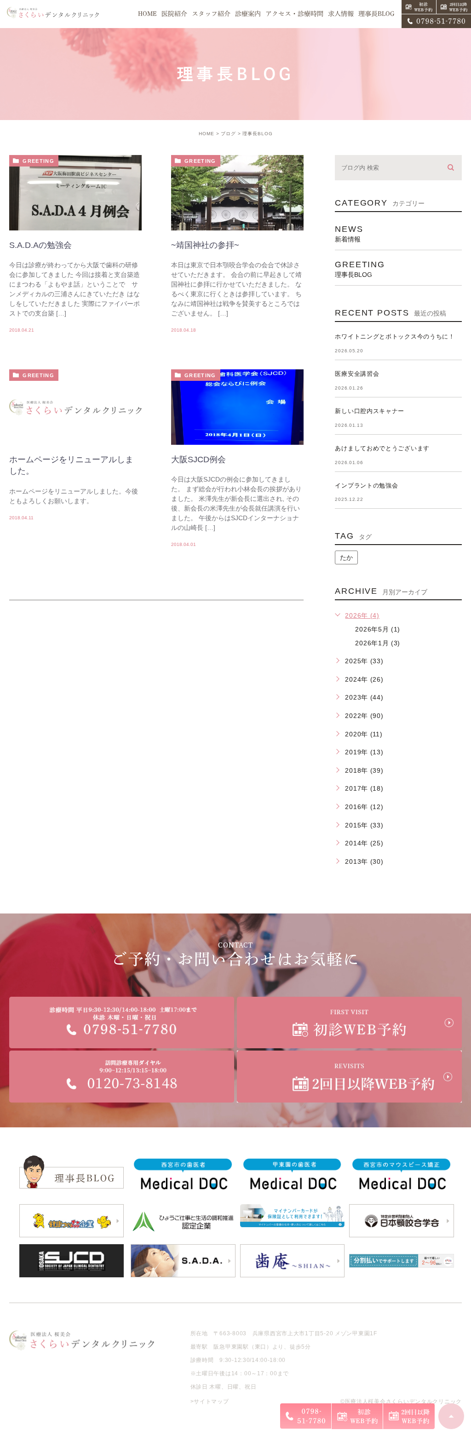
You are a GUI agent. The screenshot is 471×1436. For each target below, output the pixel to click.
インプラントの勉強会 (366, 485)
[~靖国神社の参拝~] (237, 204)
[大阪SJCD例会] (237, 419)
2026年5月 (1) (377, 629)
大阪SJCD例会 (198, 459)
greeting (38, 161)
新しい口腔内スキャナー (369, 411)
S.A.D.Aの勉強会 (40, 245)
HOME (206, 133)
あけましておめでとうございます (382, 448)
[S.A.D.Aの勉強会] (75, 204)
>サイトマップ (209, 1401)
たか (346, 557)
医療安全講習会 (357, 373)
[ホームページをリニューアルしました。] (75, 407)
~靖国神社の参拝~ (205, 245)
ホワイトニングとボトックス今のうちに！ (394, 336)
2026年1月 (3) (377, 643)
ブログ (228, 133)
